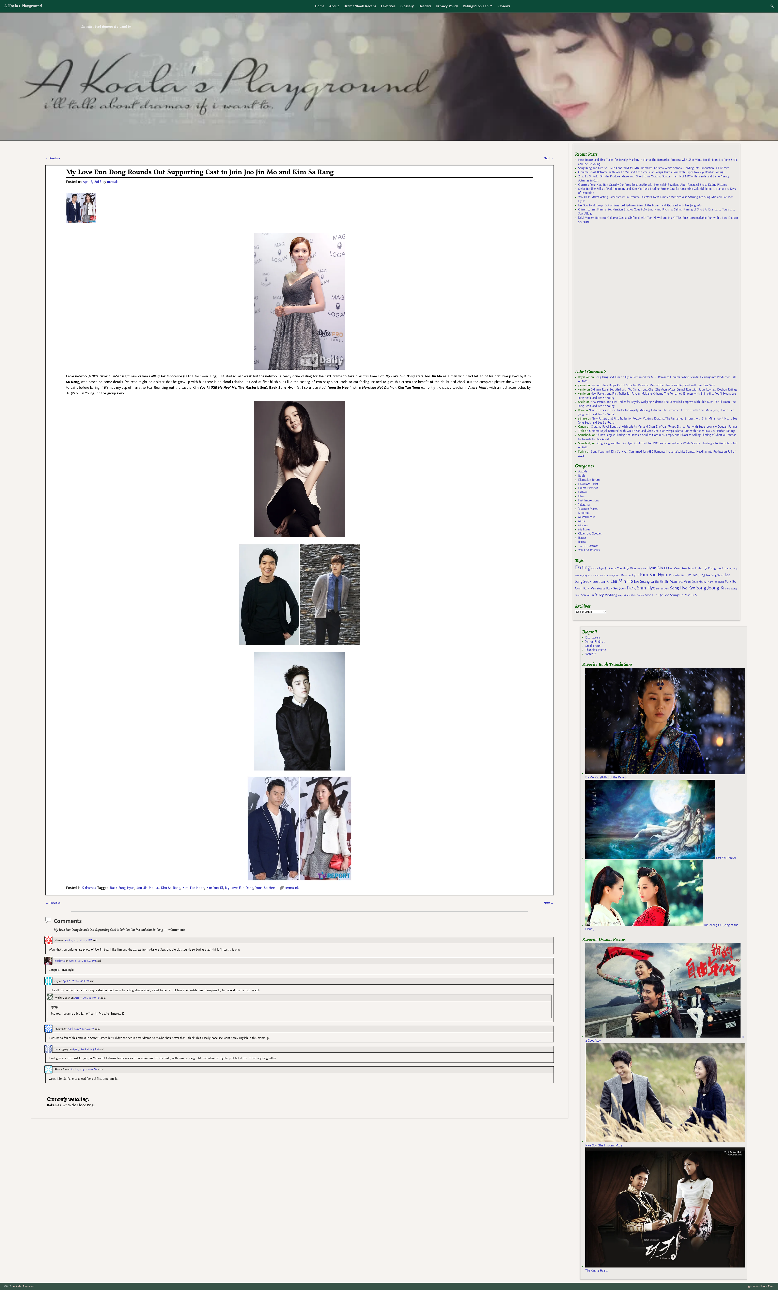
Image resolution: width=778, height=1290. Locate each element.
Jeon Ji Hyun (696, 568)
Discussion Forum (589, 479)
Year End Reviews (589, 550)
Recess (582, 541)
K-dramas (89, 887)
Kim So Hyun (630, 575)
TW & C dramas (588, 546)
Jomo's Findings (595, 641)
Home (319, 6)
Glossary (407, 6)
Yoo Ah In (631, 595)
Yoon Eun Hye (654, 595)
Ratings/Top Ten (476, 6)
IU (665, 568)
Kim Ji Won (614, 575)
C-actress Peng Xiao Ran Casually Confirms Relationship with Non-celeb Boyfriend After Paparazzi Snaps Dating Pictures (652, 184)
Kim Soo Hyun (654, 574)
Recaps (582, 537)
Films (581, 496)
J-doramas (584, 504)
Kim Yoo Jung (695, 575)
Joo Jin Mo (145, 887)
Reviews (503, 6)
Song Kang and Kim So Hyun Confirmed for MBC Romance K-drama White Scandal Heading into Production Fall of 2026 (653, 168)
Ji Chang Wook (714, 568)
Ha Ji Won (629, 568)
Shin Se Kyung (662, 589)
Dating (582, 568)
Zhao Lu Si (690, 595)
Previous (52, 158)
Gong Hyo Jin (599, 568)
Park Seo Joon (616, 588)
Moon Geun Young (695, 581)
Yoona (640, 595)
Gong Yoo (615, 568)
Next (549, 158)
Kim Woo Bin (676, 575)
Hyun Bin (655, 568)
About (334, 6)
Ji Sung (728, 568)
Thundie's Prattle (595, 649)
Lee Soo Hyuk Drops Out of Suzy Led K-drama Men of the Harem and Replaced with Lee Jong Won (640, 205)
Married (676, 581)
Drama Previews (588, 488)
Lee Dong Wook (715, 575)
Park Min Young (594, 588)
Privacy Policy (447, 6)
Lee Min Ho (621, 581)
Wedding (611, 595)
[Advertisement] (605, 298)
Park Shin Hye (641, 587)
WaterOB (590, 654)
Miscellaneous (586, 517)
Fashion (583, 492)
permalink (291, 887)
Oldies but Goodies (590, 533)
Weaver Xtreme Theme (763, 1286)
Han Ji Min (641, 569)
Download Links (588, 484)
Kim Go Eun (601, 575)
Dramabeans (593, 637)
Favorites (388, 6)
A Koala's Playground (23, 6)
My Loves (584, 529)
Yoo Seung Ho (674, 595)
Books (582, 475)
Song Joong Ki (710, 587)
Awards (582, 471)
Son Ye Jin (587, 595)
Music (581, 521)
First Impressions (588, 500)
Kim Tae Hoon (193, 887)
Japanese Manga (588, 508)
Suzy (599, 594)
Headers (425, 6)
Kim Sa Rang (170, 887)
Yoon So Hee (265, 887)
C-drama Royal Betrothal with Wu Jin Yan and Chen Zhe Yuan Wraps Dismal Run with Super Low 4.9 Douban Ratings (651, 172)
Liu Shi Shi (661, 581)
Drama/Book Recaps (360, 6)
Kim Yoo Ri (214, 887)
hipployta (60, 960)
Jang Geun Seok (677, 568)
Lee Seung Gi (644, 582)
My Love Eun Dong (239, 887)
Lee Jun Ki (600, 581)
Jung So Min (588, 575)
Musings (583, 525)
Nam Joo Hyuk (715, 582)
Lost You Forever (725, 858)
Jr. (157, 887)
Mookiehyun (593, 645)
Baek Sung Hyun (122, 887)
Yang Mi (622, 595)
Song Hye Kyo (682, 588)
